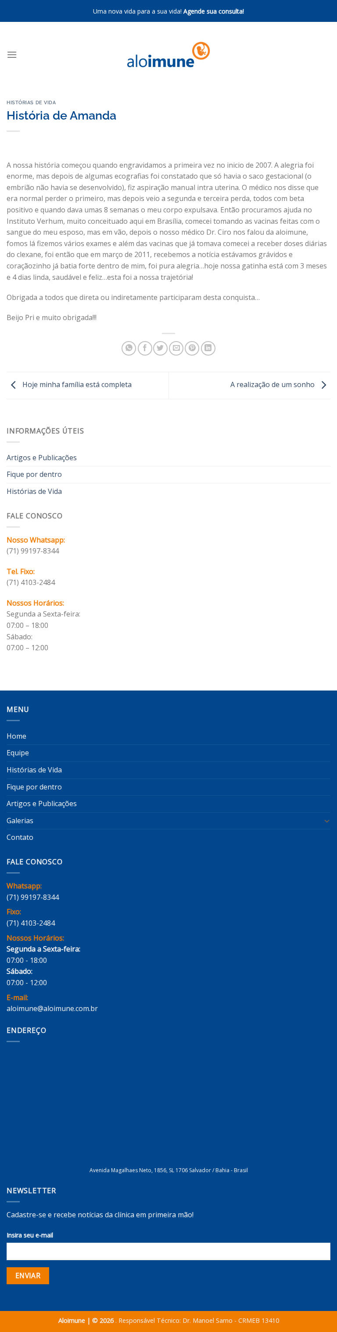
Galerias (20, 820)
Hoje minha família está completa (76, 385)
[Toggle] (326, 820)
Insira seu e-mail (30, 1235)
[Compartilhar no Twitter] (160, 348)
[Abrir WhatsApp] (315, 1310)
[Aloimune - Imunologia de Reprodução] (168, 54)
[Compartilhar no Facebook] (145, 348)
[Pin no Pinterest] (192, 348)
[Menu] (12, 54)
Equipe (18, 753)
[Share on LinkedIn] (208, 348)
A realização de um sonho (273, 385)
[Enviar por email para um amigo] (176, 348)
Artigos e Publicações (42, 457)
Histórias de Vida (31, 102)
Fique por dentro (34, 474)
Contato (20, 837)
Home (16, 736)
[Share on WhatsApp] (129, 348)
